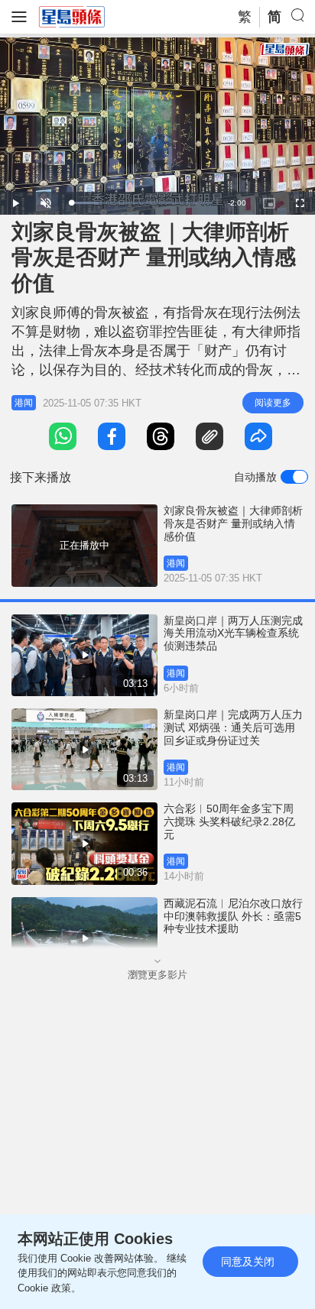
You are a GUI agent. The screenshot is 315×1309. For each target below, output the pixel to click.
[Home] (71, 16)
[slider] (141, 203)
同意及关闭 (247, 1262)
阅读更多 (273, 402)
